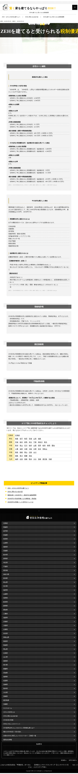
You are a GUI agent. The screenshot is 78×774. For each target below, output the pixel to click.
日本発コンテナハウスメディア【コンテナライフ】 (51, 765)
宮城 (30, 439)
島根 (21, 452)
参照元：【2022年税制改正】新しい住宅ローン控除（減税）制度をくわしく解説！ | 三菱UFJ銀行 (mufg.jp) (32, 184)
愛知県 (5, 610)
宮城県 (5, 535)
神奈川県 (6, 574)
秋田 (25, 439)
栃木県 (5, 554)
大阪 (30, 449)
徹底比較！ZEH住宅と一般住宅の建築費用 (22, 495)
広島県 (5, 653)
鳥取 (16, 452)
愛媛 (25, 456)
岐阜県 (5, 602)
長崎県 (5, 684)
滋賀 (21, 449)
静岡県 (5, 606)
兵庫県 (5, 629)
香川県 (5, 665)
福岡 (16, 459)
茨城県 (5, 550)
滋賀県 (5, 617)
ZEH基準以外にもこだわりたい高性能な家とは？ (19, 728)
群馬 (25, 442)
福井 (30, 445)
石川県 (5, 586)
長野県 (5, 598)
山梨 (34, 445)
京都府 (5, 621)
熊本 (30, 459)
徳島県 (5, 661)
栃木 (21, 442)
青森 (16, 439)
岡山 (25, 452)
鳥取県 (5, 641)
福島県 (5, 547)
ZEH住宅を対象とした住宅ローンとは (20, 502)
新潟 (16, 445)
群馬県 (5, 558)
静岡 (48, 445)
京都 (25, 449)
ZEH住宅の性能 (8, 720)
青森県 (5, 527)
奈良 (39, 449)
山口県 (5, 657)
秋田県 (5, 539)
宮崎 (39, 459)
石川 (25, 445)
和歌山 (45, 449)
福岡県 (5, 676)
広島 (30, 452)
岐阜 (44, 445)
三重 (16, 449)
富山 (21, 445)
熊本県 (5, 688)
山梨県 (5, 594)
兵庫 (34, 449)
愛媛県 (5, 669)
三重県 (5, 614)
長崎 (25, 459)
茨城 (16, 442)
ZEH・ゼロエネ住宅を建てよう (18, 488)
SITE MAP (72, 760)
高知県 (5, 673)
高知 (30, 456)
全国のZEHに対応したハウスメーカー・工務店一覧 (19, 735)
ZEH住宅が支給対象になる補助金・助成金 (22, 498)
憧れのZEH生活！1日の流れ (12, 731)
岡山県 (5, 649)
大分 (34, 459)
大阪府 (5, 625)
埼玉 (30, 442)
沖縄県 (5, 704)
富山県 (5, 582)
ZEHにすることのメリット (11, 724)
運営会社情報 (7, 739)
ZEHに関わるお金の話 (15, 491)
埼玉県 (5, 562)
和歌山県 (6, 637)
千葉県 (5, 566)
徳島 (16, 456)
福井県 (5, 590)
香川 (21, 456)
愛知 (53, 445)
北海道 (17, 435)
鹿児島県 (6, 700)
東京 (45, 442)
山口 (34, 452)
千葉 (34, 442)
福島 (39, 439)
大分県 (5, 692)
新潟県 (5, 578)
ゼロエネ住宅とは (9, 712)
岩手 (21, 439)
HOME (63, 760)
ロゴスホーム (7, 708)
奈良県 (5, 633)
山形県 (5, 543)
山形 (34, 439)
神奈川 (40, 442)
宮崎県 (5, 696)
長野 (39, 445)
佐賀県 (5, 680)
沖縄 (50, 459)
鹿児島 (45, 459)
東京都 (5, 570)
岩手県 (5, 531)
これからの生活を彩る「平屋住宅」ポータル (15, 765)
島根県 (5, 645)
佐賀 (21, 459)
